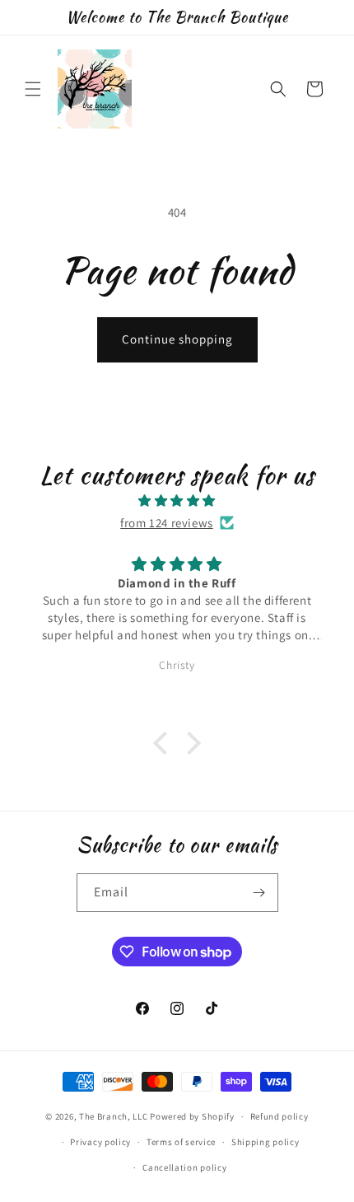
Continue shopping (177, 339)
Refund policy (279, 1116)
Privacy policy (100, 1142)
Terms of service (181, 1142)
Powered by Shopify (192, 1116)
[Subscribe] (259, 892)
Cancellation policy (184, 1167)
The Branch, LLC (113, 1116)
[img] (177, 500)
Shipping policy (265, 1142)
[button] (33, 89)
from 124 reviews (166, 523)
